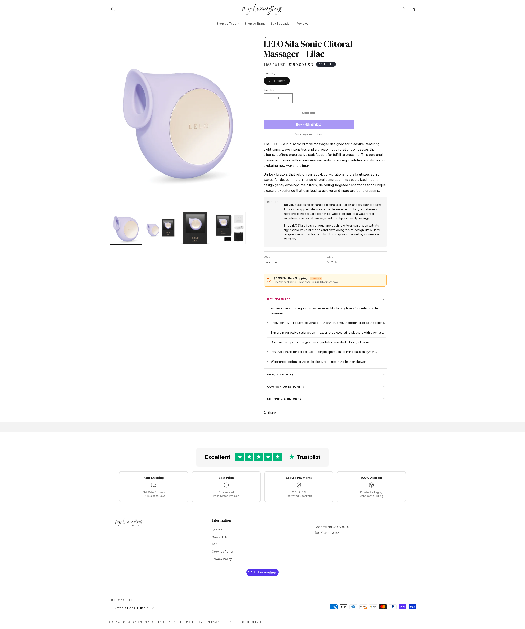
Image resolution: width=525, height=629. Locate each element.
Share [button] (272, 412)
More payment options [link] (308, 134)
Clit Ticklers (279, 82)
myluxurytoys (132, 622)
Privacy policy (219, 622)
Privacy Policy (222, 559)
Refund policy (191, 622)
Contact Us (220, 537)
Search (217, 530)
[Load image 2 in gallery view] (160, 228)
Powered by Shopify (160, 622)
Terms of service (250, 622)
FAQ (215, 544)
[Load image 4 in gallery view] (229, 228)
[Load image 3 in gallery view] (195, 228)
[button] (113, 9)
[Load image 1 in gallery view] (126, 228)
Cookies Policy (223, 551)
